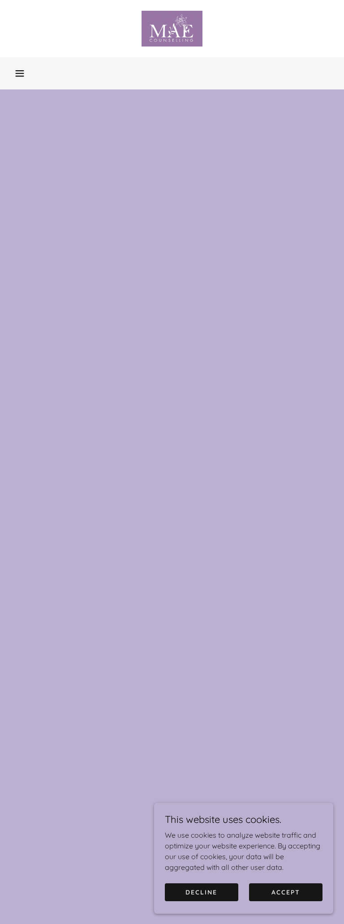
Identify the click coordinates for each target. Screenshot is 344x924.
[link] (172, 29)
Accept (285, 892)
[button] (20, 73)
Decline (201, 892)
